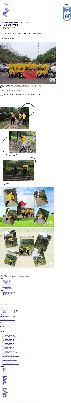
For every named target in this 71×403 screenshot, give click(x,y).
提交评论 (2, 308)
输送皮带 (4, 390)
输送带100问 (4, 12)
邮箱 (3, 311)
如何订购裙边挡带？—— (7, 282)
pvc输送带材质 (5, 392)
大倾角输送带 (4, 396)
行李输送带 (4, 395)
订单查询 (6, 11)
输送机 (3, 371)
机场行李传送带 (5, 294)
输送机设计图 (4, 383)
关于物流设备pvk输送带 (7, 283)
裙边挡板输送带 (5, 378)
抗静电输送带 (4, 394)
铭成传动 (6, 22)
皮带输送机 (4, 372)
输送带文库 (4, 13)
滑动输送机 (4, 379)
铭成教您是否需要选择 (7, 287)
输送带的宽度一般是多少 (7, 288)
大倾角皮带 (4, 389)
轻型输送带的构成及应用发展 (7, 293)
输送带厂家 (7, 5)
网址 (3, 312)
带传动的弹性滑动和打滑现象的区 (8, 292)
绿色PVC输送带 (5, 400)
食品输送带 (4, 391)
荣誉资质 (6, 8)
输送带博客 (7, 10)
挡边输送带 (4, 377)
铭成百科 (4, 14)
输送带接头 (4, 369)
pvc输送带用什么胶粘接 (25, 276)
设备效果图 (4, 16)
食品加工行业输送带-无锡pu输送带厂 (10, 276)
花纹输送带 (4, 384)
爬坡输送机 (4, 382)
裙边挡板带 (4, 375)
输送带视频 (4, 15)
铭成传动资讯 (8, 0)
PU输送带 (4, 381)
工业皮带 (4, 380)
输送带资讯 (11, 22)
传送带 (3, 370)
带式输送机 (4, 393)
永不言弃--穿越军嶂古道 (17, 271)
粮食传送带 (4, 388)
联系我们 (6, 9)
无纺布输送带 (4, 397)
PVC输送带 (4, 376)
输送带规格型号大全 (8, 4)
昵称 (3, 310)
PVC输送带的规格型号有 (7, 281)
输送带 (3, 368)
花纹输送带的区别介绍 (6, 295)
